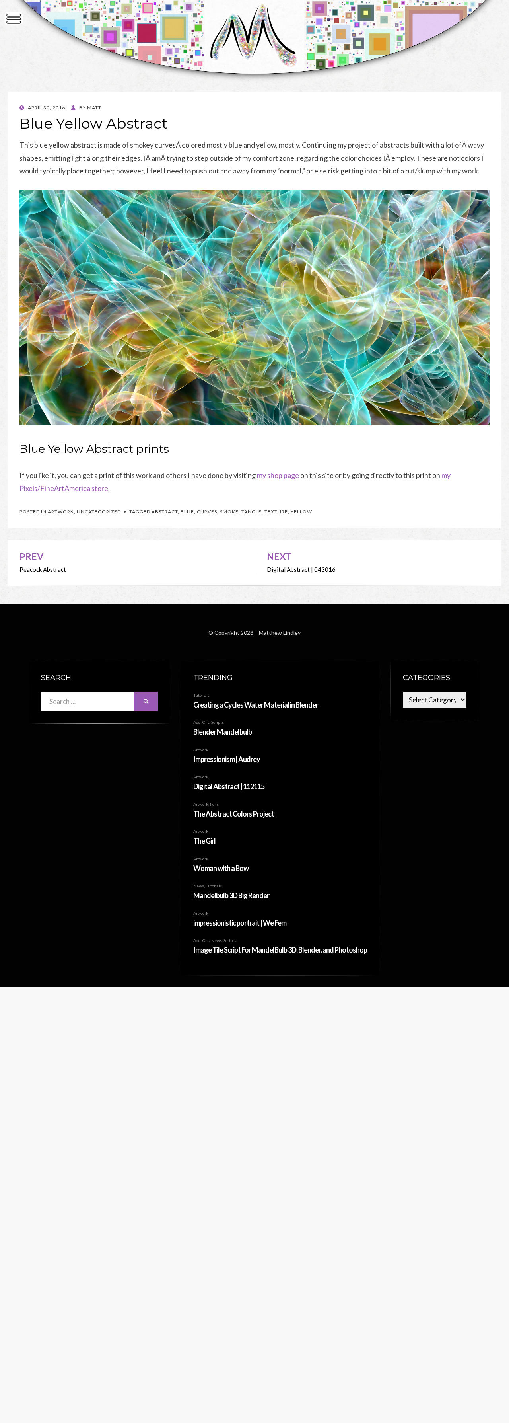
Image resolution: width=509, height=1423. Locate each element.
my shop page (278, 475)
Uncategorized (99, 512)
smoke (229, 512)
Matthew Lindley (280, 632)
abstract (165, 512)
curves (207, 512)
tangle (251, 512)
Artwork (61, 512)
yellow (301, 512)
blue (187, 512)
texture (276, 512)
